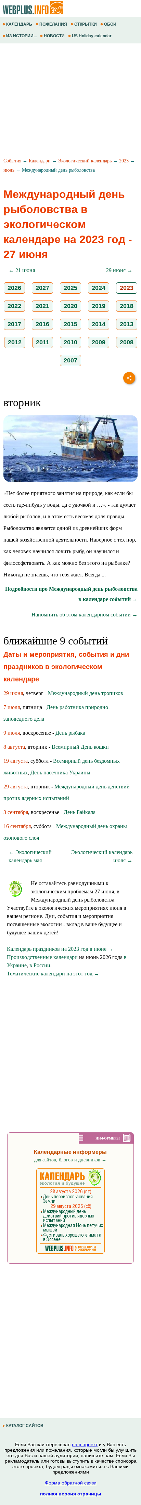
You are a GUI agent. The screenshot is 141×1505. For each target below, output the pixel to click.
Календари (40, 160)
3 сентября (15, 812)
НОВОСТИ (54, 36)
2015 (70, 324)
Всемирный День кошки (80, 747)
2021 (42, 306)
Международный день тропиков (85, 693)
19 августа (15, 761)
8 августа (14, 747)
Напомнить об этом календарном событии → (84, 614)
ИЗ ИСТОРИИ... (21, 36)
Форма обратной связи (71, 1483)
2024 (98, 287)
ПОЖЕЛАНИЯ (53, 24)
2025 (70, 287)
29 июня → (119, 270)
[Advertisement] (70, 101)
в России (39, 965)
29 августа (15, 786)
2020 (70, 306)
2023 (124, 160)
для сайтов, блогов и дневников (70, 1159)
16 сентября (17, 826)
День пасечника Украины (60, 772)
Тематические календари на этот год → (53, 973)
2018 (126, 306)
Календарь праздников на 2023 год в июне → (60, 949)
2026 (14, 287)
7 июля (11, 707)
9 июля (11, 733)
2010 (70, 342)
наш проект (85, 1444)
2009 (98, 342)
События (12, 160)
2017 (14, 324)
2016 (42, 324)
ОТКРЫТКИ (85, 24)
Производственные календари (42, 957)
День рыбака (70, 733)
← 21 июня (22, 270)
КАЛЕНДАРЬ (19, 24)
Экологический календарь (85, 160)
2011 (42, 342)
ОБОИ (110, 24)
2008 (126, 342)
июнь (8, 170)
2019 (98, 306)
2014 (98, 324)
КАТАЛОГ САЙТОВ (24, 1425)
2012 (15, 342)
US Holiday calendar (92, 36)
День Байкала (79, 812)
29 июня (13, 693)
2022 (14, 306)
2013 (126, 324)
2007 (70, 360)
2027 (42, 287)
